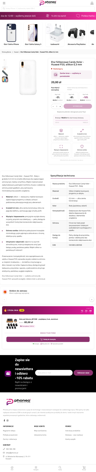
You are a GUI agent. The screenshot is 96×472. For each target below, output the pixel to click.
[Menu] (4, 3)
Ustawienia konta (40, 435)
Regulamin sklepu (9, 430)
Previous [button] (11, 77)
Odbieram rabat (83, 372)
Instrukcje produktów (72, 430)
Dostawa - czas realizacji (74, 435)
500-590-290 (10, 449)
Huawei (16, 52)
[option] (28, 77)
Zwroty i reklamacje (10, 439)
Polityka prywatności (10, 435)
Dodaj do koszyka (49, 339)
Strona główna (6, 52)
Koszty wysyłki (70, 439)
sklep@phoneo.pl (12, 453)
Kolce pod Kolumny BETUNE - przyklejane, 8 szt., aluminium (38, 319)
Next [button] (45, 77)
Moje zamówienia (40, 430)
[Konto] (92, 3)
